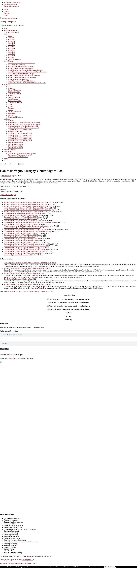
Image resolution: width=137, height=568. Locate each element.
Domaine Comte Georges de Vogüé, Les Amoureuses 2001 (23, 251)
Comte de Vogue (27, 291)
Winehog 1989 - (27, 560)
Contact (6, 11)
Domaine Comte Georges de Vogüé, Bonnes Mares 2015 (22, 233)
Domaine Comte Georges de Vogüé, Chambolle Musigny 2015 (24, 248)
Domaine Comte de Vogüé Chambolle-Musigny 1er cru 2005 (23, 213)
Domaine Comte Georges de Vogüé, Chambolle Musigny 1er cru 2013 (26, 249)
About (6, 9)
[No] (115, 567)
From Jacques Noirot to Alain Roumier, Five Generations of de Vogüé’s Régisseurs (30, 263)
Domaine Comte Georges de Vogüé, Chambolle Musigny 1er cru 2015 (26, 246)
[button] (4, 160)
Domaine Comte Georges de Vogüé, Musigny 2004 (20, 217)
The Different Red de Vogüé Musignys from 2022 (20, 279)
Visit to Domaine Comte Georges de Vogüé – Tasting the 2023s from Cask (27, 202)
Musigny (36, 291)
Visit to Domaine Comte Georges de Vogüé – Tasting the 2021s (24, 208)
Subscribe (7, 13)
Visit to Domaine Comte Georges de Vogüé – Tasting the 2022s (24, 204)
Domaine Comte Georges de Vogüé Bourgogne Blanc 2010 (23, 215)
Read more (111, 567)
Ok (105, 567)
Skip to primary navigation (12, 2)
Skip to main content (10, 4)
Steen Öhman (13, 358)
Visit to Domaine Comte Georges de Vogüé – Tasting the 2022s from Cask (27, 206)
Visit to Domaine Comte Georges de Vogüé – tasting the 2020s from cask (27, 211)
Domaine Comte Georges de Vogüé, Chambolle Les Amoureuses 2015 (26, 231)
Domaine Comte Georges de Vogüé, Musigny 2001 (20, 219)
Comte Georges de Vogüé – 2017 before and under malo (22, 228)
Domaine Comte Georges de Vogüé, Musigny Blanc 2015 (22, 239)
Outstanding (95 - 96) (46, 291)
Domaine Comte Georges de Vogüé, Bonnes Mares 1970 (22, 224)
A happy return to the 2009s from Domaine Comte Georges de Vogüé (26, 226)
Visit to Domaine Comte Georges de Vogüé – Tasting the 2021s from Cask (27, 210)
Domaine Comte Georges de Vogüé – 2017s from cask (21, 220)
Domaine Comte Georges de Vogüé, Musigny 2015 (20, 235)
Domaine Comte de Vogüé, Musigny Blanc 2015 (19, 237)
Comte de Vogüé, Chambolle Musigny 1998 (18, 255)
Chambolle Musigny (14, 291)
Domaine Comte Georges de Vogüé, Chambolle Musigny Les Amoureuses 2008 (29, 229)
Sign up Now (4, 349)
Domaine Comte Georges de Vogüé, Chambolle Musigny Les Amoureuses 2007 (29, 222)
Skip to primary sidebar (11, 6)
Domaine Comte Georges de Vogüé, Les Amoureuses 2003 (23, 253)
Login (6, 15)
